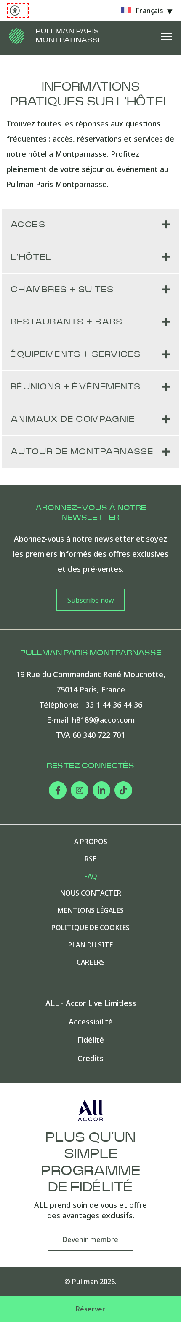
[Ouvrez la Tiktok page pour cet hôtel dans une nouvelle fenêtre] (123, 790)
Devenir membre (90, 1239)
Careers (91, 962)
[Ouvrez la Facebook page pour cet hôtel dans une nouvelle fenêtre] (58, 790)
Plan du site (90, 945)
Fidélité (90, 1040)
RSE (90, 859)
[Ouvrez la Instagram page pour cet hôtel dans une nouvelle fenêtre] (79, 790)
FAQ (90, 876)
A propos (90, 841)
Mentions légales (90, 910)
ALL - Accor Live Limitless (90, 1003)
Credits (90, 1058)
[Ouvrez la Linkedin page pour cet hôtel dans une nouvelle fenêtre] (101, 790)
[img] (16, 36)
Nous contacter (90, 893)
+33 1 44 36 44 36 (111, 705)
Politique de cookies (90, 927)
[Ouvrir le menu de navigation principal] (166, 36)
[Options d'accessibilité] (18, 10)
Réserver (91, 1309)
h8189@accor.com (103, 720)
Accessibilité (91, 1022)
